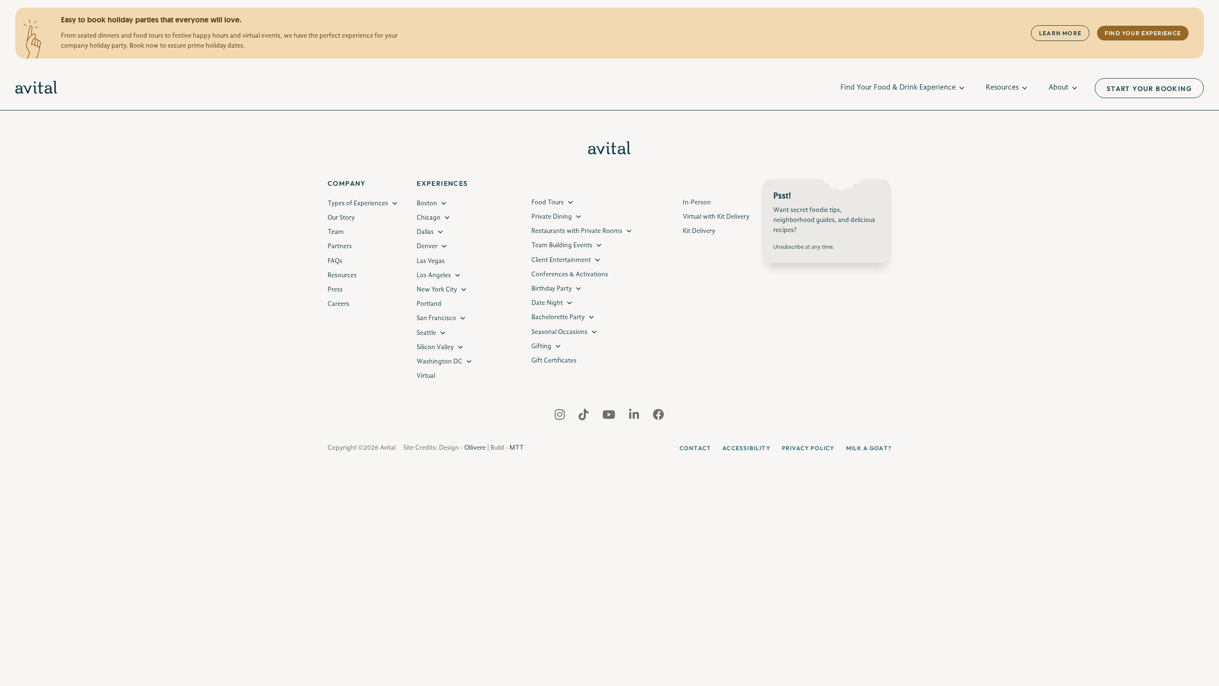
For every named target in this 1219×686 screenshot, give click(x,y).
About (1059, 87)
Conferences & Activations (569, 274)
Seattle (426, 333)
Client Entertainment (561, 260)
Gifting (541, 346)
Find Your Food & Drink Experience (898, 87)
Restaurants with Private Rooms (576, 231)
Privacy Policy (808, 448)
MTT (517, 447)
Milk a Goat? (868, 448)
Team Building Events (561, 245)
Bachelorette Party (558, 317)
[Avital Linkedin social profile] (635, 417)
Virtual (426, 376)
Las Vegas (431, 261)
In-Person (697, 202)
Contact (695, 448)
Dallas (425, 232)
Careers (339, 304)
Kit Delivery (699, 231)
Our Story (341, 217)
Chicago (428, 217)
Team (336, 232)
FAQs (335, 261)
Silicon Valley (435, 347)
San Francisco (436, 318)
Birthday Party (551, 288)
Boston (427, 203)
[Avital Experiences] (36, 88)
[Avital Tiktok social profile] (584, 417)
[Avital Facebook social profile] (658, 417)
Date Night (547, 303)
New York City (437, 289)
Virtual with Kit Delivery (716, 216)
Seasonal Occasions (559, 332)
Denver (427, 246)
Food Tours (547, 202)
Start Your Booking (1149, 88)
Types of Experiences (358, 203)
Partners (340, 246)
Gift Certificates (554, 360)
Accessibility (746, 448)
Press (335, 289)
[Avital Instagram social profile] (561, 417)
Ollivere (475, 447)
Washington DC (439, 361)
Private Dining (551, 216)
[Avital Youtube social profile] (609, 417)
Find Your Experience (1143, 33)
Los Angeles (434, 275)
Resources (1002, 87)
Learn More (1060, 33)
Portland (429, 304)
